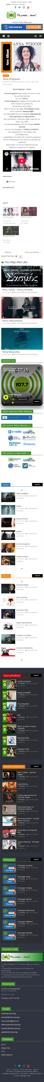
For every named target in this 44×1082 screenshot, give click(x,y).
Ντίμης (18, 557)
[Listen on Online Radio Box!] (22, 25)
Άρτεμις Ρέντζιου (22, 506)
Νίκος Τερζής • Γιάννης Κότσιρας (17, 289)
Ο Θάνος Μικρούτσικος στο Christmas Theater (27, 796)
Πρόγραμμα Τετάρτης (24, 888)
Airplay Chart (5, 1048)
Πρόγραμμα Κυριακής (24, 933)
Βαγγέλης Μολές (23, 738)
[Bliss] (9, 714)
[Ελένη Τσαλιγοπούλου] (22, 298)
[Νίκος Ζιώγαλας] (8, 585)
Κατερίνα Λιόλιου (22, 544)
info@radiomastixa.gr (8, 1013)
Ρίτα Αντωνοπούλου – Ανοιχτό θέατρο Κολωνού (28, 819)
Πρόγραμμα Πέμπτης (24, 899)
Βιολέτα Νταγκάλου (23, 531)
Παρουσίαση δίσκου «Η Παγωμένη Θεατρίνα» (25, 808)
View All (37, 484)
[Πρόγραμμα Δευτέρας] (9, 864)
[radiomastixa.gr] (3, 36)
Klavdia (18, 493)
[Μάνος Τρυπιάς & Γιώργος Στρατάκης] (9, 725)
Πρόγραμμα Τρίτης (23, 877)
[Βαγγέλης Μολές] (9, 737)
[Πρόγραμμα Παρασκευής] (9, 909)
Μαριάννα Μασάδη (24, 693)
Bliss (19, 715)
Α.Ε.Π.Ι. (3, 1045)
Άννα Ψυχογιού (8, 84)
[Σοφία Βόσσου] (9, 783)
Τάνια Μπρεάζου (17, 4)
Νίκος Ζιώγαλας (21, 585)
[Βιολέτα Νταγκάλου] (8, 531)
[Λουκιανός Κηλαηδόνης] (8, 635)
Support (35, 1069)
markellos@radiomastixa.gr (10, 1028)
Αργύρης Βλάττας (19, 82)
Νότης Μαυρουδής (11, 352)
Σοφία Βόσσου (22, 784)
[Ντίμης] (8, 557)
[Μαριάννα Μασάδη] (9, 691)
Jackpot (18, 519)
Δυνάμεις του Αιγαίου (24, 623)
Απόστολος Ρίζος (22, 597)
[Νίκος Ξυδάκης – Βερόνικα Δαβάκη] (9, 771)
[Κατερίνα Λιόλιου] (8, 544)
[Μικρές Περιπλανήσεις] (8, 610)
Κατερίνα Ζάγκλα (9, 236)
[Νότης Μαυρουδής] (22, 329)
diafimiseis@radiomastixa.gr (11, 1025)
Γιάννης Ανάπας (33, 252)
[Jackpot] (8, 519)
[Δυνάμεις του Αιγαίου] (8, 623)
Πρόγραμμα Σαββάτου (25, 922)
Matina (6, 252)
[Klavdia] (8, 494)
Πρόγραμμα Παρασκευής (25, 910)
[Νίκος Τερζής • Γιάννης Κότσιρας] (22, 267)
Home (9, 1069)
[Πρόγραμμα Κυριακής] (9, 932)
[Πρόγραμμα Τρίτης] (9, 876)
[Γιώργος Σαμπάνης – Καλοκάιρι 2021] (9, 841)
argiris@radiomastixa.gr (9, 1032)
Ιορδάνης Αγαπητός (24, 681)
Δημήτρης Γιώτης (23, 749)
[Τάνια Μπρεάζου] (9, 703)
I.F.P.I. (3, 1051)
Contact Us (15, 1069)
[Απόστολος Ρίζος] (8, 598)
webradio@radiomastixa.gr (10, 1017)
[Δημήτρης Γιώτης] (9, 748)
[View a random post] (40, 36)
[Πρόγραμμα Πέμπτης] (9, 898)
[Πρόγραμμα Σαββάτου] (9, 920)
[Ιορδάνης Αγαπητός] (9, 680)
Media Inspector (6, 1055)
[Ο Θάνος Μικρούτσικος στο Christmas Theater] (9, 794)
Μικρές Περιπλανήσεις (24, 610)
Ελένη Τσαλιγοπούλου (12, 320)
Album (6, 76)
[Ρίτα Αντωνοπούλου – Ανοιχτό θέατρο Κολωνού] (9, 817)
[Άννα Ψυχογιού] (11, 211)
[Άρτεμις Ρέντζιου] (8, 506)
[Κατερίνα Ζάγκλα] (11, 230)
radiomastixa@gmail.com (10, 1021)
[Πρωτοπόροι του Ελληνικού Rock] (9, 829)
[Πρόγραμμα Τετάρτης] (9, 887)
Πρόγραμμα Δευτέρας (24, 865)
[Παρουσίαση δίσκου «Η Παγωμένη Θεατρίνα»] (9, 806)
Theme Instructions (26, 1069)
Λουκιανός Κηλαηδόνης (24, 635)
